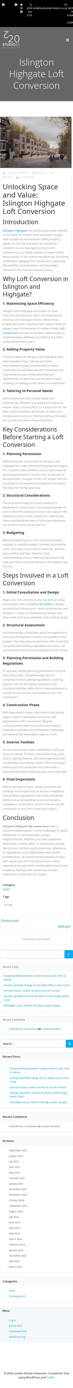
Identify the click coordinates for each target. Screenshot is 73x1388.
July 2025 (14, 1161)
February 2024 (17, 1244)
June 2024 (14, 1222)
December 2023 (18, 1255)
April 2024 (14, 1233)
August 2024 (16, 1211)
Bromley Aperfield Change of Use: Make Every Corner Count (37, 985)
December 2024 (18, 1189)
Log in (12, 1320)
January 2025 (16, 1183)
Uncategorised (17, 1296)
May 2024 (14, 1228)
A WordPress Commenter (23, 1028)
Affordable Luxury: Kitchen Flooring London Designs (32, 1005)
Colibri (51, 1377)
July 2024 (14, 1216)
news (6, 889)
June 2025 (14, 1167)
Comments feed (18, 1331)
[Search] (69, 954)
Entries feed (15, 1325)
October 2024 (16, 1200)
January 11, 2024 (45, 172)
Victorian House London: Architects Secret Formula (32, 990)
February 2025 (17, 1178)
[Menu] (67, 40)
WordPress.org (17, 1336)
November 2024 (18, 1194)
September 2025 (18, 1150)
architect (45, 604)
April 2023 (14, 1261)
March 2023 (15, 1266)
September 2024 (18, 1205)
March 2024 (15, 1239)
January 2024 (16, 1250)
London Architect (51, 1028)
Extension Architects (17, 172)
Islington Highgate (15, 230)
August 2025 (16, 1156)
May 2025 (14, 1172)
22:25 (9, 177)
